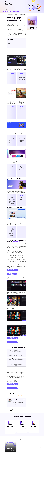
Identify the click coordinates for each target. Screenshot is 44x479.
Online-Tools (19, 1)
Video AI (8, 1)
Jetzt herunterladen (7, 11)
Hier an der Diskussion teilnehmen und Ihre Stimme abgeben (16, 410)
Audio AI (15, 1)
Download (30, 1)
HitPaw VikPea (33, 426)
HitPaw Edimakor (10, 426)
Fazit (8, 46)
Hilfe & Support (24, 1)
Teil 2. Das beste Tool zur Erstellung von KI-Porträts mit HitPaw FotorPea (16, 43)
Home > (4, 14)
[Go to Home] (4, 1)
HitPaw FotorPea (16, 241)
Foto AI (12, 1)
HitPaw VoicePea (22, 426)
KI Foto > (6, 14)
